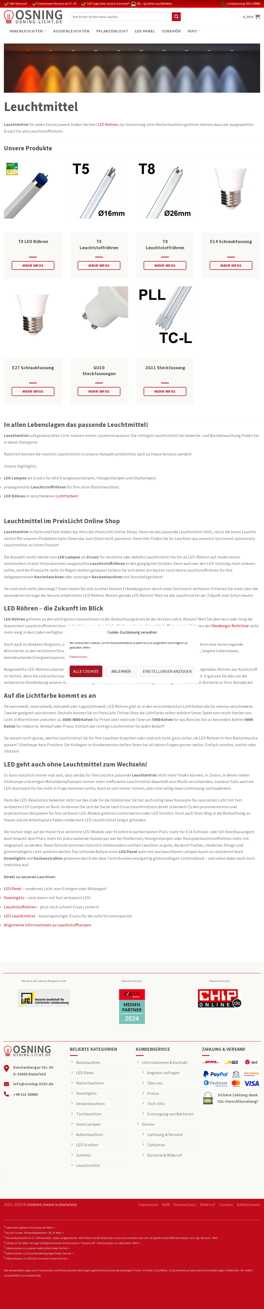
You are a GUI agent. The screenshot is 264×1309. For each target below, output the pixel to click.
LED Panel (145, 30)
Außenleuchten (71, 30)
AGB (166, 1204)
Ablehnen (121, 671)
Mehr (215, 1238)
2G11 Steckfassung (165, 368)
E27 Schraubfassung (33, 368)
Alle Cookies (85, 671)
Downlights (14, 897)
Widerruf (207, 1204)
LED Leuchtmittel (19, 915)
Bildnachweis (248, 1204)
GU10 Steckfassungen (99, 370)
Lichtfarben (66, 495)
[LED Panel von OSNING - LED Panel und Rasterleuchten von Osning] (33, 16)
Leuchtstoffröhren (20, 906)
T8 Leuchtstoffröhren (165, 244)
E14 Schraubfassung (231, 241)
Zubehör (171, 30)
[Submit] (176, 16)
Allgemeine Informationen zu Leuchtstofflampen (47, 924)
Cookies (226, 1204)
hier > (66, 1248)
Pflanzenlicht (112, 30)
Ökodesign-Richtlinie (230, 625)
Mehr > (51, 1227)
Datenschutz (78, 657)
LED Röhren (107, 124)
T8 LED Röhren (33, 241)
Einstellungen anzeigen (167, 671)
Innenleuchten (26, 30)
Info (192, 30)
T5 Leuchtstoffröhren (99, 244)
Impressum (148, 1204)
